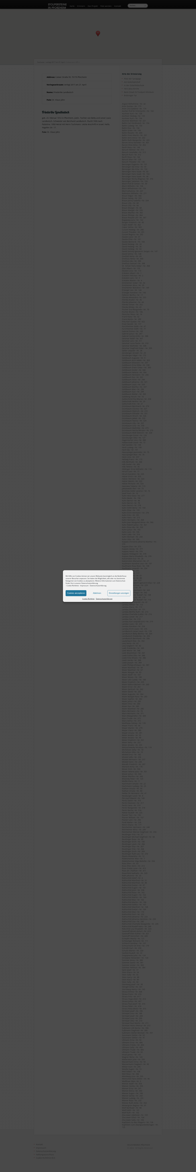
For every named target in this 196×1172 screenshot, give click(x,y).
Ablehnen (97, 593)
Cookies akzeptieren (76, 593)
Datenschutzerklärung (98, 585)
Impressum (84, 585)
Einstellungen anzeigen (119, 593)
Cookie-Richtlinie (73, 585)
